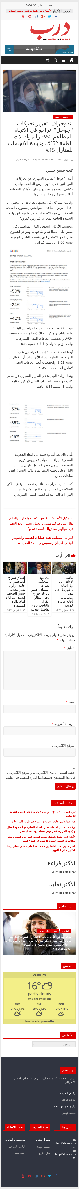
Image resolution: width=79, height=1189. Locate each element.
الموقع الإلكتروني (64, 745)
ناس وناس (44, 930)
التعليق (70, 648)
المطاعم (46, 159)
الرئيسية (67, 116)
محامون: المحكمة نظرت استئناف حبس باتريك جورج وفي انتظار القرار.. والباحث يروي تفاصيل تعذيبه (39, 593)
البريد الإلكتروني (64, 724)
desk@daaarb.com (65, 1145)
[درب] (71, 60)
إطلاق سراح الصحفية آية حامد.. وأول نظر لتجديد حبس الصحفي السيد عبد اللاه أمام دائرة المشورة (15, 591)
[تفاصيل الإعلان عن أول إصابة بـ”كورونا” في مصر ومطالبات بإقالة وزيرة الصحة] (64, 564)
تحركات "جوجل (22, 159)
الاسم (71, 702)
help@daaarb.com (65, 1155)
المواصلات (35, 159)
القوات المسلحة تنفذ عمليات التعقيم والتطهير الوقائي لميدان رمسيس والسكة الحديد (43, 540)
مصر (57, 116)
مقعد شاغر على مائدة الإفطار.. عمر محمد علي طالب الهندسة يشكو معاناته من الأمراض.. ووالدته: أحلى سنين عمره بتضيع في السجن (38, 940)
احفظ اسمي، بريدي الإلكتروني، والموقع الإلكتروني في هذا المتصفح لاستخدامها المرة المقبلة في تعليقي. (40, 775)
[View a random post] (47, 60)
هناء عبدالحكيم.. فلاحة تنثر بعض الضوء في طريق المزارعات (44, 821)
